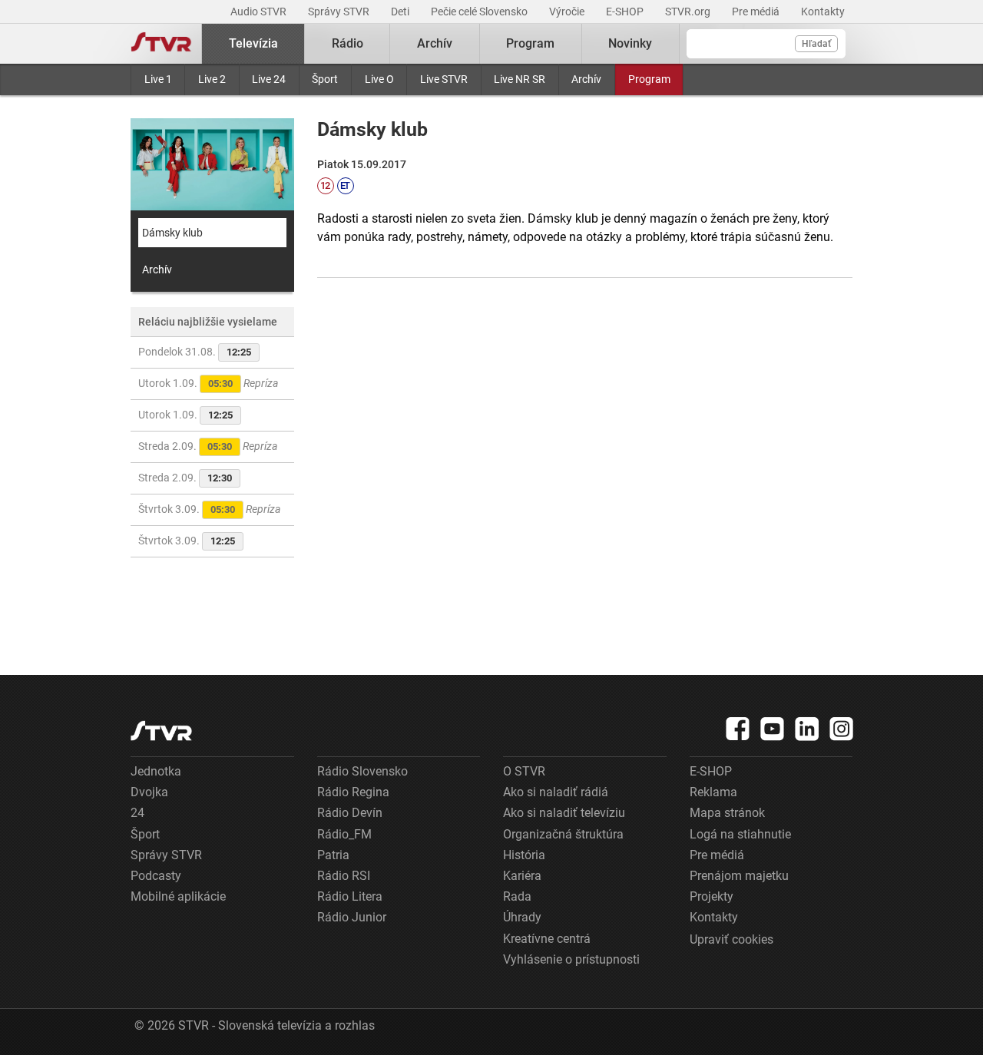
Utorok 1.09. (208, 383)
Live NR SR (519, 79)
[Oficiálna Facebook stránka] (738, 728)
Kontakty (823, 11)
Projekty (711, 896)
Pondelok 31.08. (194, 352)
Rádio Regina (353, 792)
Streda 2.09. (207, 446)
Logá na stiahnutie (740, 834)
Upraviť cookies (731, 939)
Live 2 (212, 79)
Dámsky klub (172, 233)
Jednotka (156, 771)
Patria (333, 855)
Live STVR (444, 79)
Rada (517, 896)
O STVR (524, 771)
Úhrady (522, 917)
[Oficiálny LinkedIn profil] (807, 728)
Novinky (630, 43)
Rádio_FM (344, 834)
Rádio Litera (349, 896)
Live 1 (158, 79)
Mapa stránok (727, 812)
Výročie (568, 11)
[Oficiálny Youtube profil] (772, 728)
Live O (379, 79)
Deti (401, 11)
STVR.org (689, 11)
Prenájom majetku (739, 875)
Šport (325, 79)
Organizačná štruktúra (563, 834)
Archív (586, 79)
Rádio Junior (351, 917)
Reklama (713, 792)
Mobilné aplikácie (178, 896)
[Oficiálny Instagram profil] (841, 728)
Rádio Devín (349, 812)
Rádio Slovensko (362, 771)
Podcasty (156, 875)
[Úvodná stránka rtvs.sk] (161, 44)
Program (649, 79)
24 (137, 812)
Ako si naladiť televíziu (564, 812)
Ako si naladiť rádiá (555, 792)
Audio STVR (259, 11)
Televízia (253, 43)
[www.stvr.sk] (161, 730)
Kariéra (522, 875)
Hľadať (816, 43)
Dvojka (149, 792)
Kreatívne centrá (547, 938)
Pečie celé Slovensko (480, 11)
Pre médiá (757, 11)
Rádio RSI (343, 875)
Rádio (347, 43)
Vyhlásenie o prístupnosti (571, 959)
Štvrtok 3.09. (209, 509)
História (524, 855)
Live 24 (269, 79)
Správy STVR (340, 11)
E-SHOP (626, 11)
